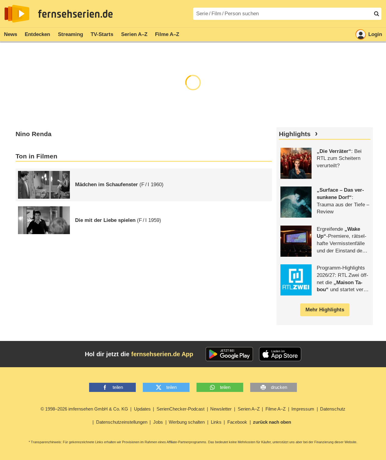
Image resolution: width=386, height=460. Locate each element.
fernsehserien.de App (162, 354)
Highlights (295, 134)
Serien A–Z (134, 34)
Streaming (70, 34)
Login (375, 34)
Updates (142, 408)
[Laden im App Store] (280, 354)
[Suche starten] (376, 14)
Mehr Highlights (324, 310)
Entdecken (37, 34)
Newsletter (221, 408)
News (10, 34)
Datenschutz (332, 408)
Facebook (237, 422)
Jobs (158, 422)
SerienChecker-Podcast (180, 408)
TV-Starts (102, 34)
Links (216, 422)
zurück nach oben (272, 422)
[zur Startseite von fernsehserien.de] (17, 14)
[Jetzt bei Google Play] (229, 354)
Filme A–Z (167, 34)
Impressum (302, 408)
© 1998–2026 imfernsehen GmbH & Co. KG (84, 408)
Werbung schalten (187, 422)
